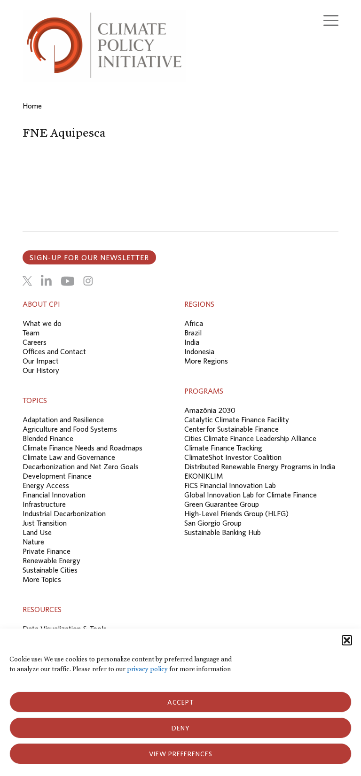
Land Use (37, 532)
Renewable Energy (51, 560)
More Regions (206, 361)
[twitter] (27, 281)
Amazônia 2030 (209, 410)
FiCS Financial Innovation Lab (230, 485)
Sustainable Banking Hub (222, 532)
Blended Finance (48, 438)
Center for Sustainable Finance (231, 429)
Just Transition (45, 523)
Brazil (193, 332)
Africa (193, 323)
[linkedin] (46, 281)
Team (31, 332)
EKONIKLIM (203, 476)
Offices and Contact (54, 351)
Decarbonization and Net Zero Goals (81, 466)
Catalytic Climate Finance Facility (236, 419)
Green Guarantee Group (221, 504)
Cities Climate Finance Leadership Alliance (250, 438)
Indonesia (199, 351)
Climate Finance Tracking (223, 447)
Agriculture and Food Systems (70, 429)
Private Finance (47, 551)
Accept (180, 702)
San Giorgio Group (213, 523)
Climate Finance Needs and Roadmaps (82, 447)
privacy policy (147, 669)
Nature (33, 541)
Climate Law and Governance (69, 457)
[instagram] (88, 281)
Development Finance (57, 476)
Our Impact (41, 361)
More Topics (42, 579)
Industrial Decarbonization (64, 513)
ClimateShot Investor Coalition (233, 457)
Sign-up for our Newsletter (89, 257)
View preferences (180, 754)
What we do (42, 323)
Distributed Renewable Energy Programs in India (259, 466)
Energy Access (46, 485)
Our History (41, 370)
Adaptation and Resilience (63, 419)
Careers (35, 342)
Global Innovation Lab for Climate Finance (250, 494)
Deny (181, 728)
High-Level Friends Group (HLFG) (236, 513)
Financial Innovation (54, 494)
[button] (347, 640)
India (191, 342)
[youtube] (67, 281)
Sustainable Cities (50, 570)
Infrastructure (44, 504)
